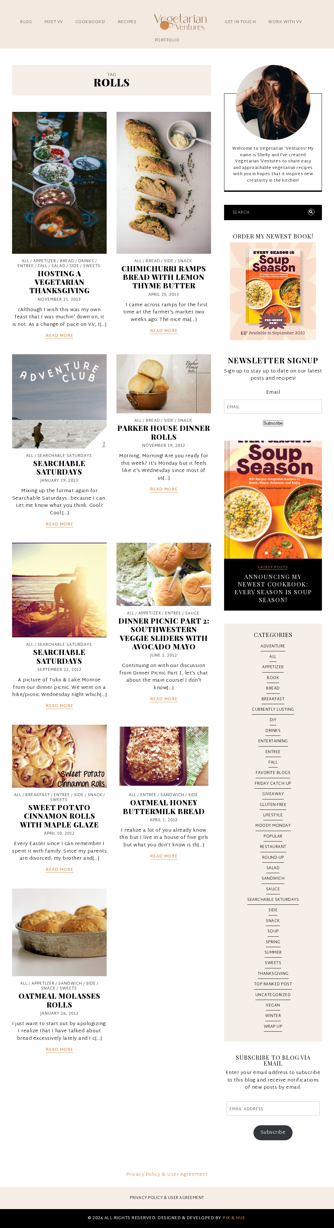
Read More (59, 336)
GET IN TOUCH (240, 22)
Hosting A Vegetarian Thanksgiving (59, 282)
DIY (273, 720)
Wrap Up (273, 1026)
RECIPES (127, 22)
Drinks (86, 261)
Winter (273, 1016)
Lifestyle (273, 815)
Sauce (192, 613)
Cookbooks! (90, 22)
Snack (185, 261)
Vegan (273, 1005)
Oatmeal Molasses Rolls (59, 1000)
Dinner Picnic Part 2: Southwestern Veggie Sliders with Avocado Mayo (163, 633)
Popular (273, 836)
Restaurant (273, 847)
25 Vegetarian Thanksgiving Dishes (273, 580)
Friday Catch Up (273, 783)
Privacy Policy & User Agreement (167, 1174)
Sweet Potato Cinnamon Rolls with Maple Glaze (59, 815)
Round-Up (273, 857)
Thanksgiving (273, 974)
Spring (273, 942)
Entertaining (273, 741)
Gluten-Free (273, 805)
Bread (67, 261)
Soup (273, 931)
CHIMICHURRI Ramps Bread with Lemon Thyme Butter (163, 277)
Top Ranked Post (273, 984)
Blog (26, 22)
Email (273, 393)
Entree (26, 266)
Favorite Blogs (273, 773)
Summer (273, 952)
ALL (25, 261)
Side (74, 266)
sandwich (172, 795)
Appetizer (44, 261)
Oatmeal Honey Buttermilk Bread (164, 806)
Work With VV (285, 22)
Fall (43, 266)
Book (273, 678)
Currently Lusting (273, 709)
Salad (59, 266)
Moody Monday (273, 825)
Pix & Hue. (234, 1218)
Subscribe (273, 423)
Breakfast (37, 795)
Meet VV (53, 22)
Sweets (91, 266)
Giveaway (273, 794)
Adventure (273, 646)
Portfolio (167, 40)
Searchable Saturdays (65, 456)
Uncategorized (273, 995)
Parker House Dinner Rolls (163, 432)
